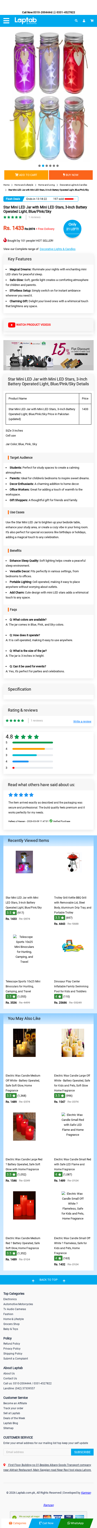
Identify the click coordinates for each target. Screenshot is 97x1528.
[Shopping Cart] (92, 20)
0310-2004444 (42, 12)
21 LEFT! (72, 229)
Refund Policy (11, 1343)
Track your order (13, 1408)
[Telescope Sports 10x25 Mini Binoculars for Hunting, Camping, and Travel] (24, 974)
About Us (9, 1373)
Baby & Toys (10, 1329)
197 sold (58, 199)
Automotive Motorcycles (18, 1304)
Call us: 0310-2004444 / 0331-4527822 (27, 1383)
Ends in (30, 199)
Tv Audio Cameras (14, 1309)
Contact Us (10, 1378)
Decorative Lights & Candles (58, 249)
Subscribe (82, 1452)
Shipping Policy (12, 1353)
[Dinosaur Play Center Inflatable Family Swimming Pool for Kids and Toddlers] (73, 974)
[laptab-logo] (25, 21)
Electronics (10, 1299)
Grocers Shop (11, 1324)
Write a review (82, 721)
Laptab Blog (10, 1423)
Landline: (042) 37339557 (19, 1388)
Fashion (8, 1314)
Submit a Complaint (15, 1358)
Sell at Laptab (11, 1413)
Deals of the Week (14, 1418)
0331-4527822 (65, 12)
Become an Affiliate (15, 1403)
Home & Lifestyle (13, 1319)
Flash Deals (13, 199)
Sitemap (8, 1428)
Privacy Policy (12, 1348)
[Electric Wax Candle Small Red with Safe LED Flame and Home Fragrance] (73, 1152)
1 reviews (34, 217)
